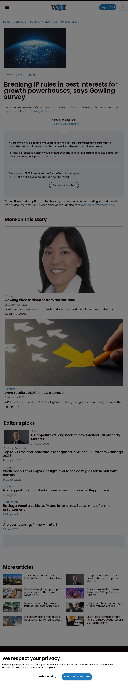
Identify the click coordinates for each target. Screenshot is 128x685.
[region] (64, 668)
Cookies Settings (47, 676)
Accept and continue (77, 676)
